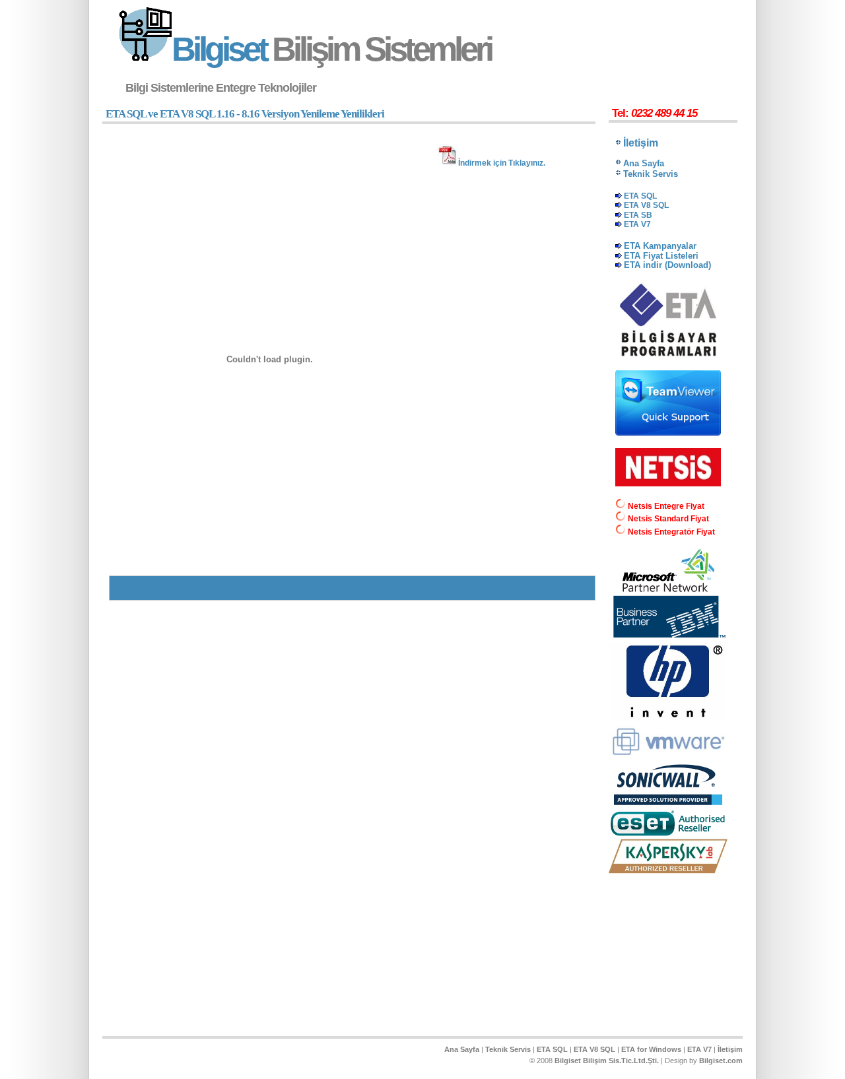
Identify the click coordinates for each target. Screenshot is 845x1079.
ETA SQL (552, 1049)
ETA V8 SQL (594, 1049)
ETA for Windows (651, 1049)
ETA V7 (699, 1049)
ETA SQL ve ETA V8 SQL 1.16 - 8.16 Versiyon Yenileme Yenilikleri (245, 114)
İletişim (730, 1049)
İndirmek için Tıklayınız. (501, 163)
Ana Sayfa (461, 1049)
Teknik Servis (508, 1049)
